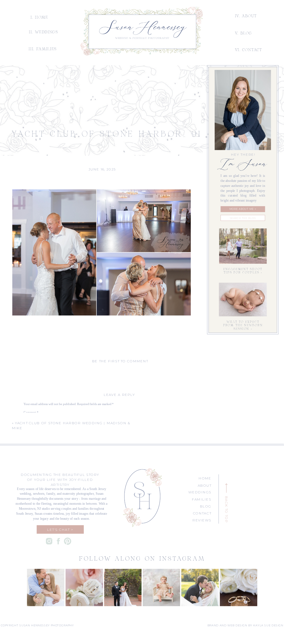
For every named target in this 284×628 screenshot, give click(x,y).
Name (28, 459)
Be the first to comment (120, 361)
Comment (31, 412)
